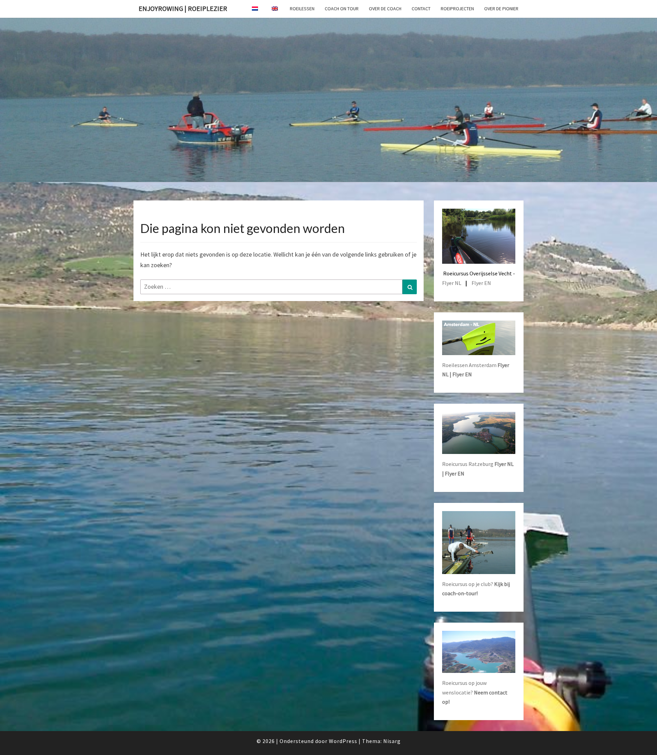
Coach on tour (342, 8)
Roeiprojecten (457, 8)
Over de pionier (501, 8)
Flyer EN (481, 282)
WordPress (343, 741)
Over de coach (385, 8)
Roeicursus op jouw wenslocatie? (474, 692)
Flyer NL (451, 282)
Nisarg (392, 741)
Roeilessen (302, 8)
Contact (421, 8)
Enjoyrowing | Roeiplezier (183, 8)
